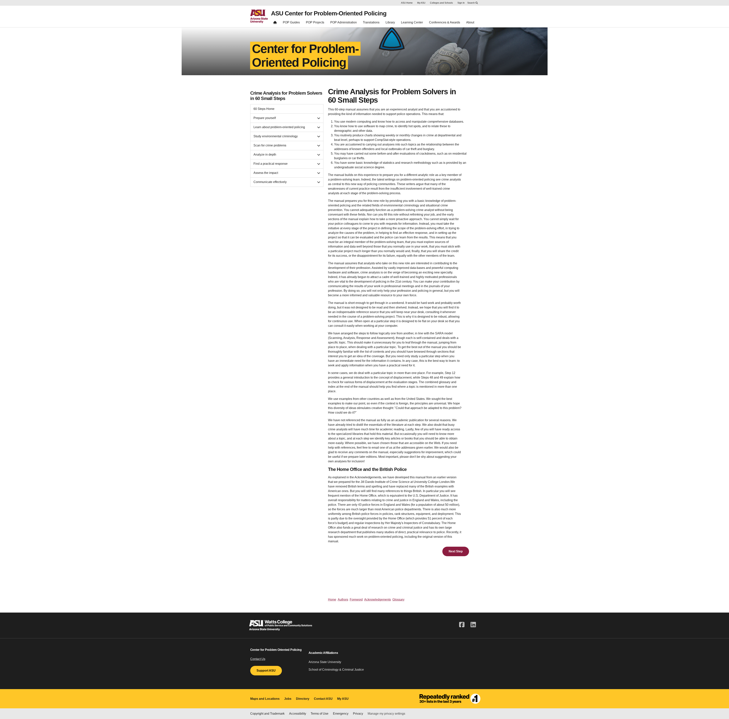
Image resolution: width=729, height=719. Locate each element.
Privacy (358, 713)
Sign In (461, 3)
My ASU (421, 3)
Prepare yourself (264, 118)
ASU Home (407, 3)
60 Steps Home (263, 108)
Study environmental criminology (275, 136)
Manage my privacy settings (386, 713)
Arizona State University (325, 662)
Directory (302, 698)
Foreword (356, 599)
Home (332, 599)
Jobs (287, 698)
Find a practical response (270, 163)
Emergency (340, 713)
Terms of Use (319, 713)
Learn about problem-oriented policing (279, 127)
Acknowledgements (377, 599)
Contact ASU (323, 698)
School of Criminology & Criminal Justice (336, 669)
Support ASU (266, 670)
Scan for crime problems (269, 145)
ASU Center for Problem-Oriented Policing (329, 13)
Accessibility (297, 713)
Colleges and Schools (441, 3)
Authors (343, 599)
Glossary (398, 599)
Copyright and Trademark (267, 713)
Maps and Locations (265, 698)
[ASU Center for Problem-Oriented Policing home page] (275, 23)
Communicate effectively (270, 182)
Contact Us (257, 659)
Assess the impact (265, 172)
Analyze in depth (264, 154)
